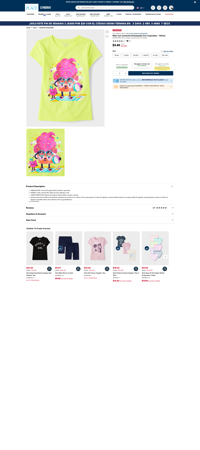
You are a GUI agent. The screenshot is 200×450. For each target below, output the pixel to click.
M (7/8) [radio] (135, 55)
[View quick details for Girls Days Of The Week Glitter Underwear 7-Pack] (164, 269)
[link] (153, 8)
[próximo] (166, 257)
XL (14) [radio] (155, 55)
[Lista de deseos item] (160, 9)
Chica (35, 27)
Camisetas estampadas (46, 27)
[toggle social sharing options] (107, 31)
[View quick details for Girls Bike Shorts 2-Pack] (78, 269)
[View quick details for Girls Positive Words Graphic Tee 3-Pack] (136, 269)
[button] (139, 8)
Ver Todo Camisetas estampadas (137, 33)
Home (28, 27)
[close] (195, 2)
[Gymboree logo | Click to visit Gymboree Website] (45, 7)
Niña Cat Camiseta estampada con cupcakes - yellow (139, 35)
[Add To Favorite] (107, 37)
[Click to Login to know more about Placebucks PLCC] (171, 87)
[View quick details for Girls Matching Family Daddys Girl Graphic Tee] (49, 269)
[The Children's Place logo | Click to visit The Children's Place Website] (31, 7)
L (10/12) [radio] (146, 55)
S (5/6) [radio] (126, 55)
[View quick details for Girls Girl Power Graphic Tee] (107, 269)
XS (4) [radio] (117, 55)
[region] (100, 2)
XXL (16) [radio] (165, 55)
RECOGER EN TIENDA (150, 73)
